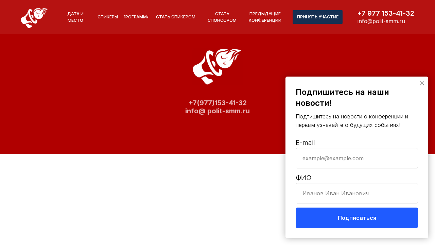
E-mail (305, 142)
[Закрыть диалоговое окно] (422, 83)
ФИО (303, 178)
